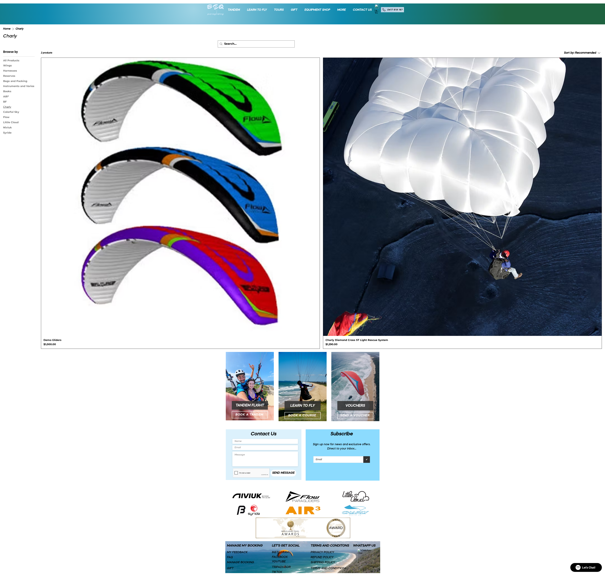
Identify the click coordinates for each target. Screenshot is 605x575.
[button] (340, 10)
